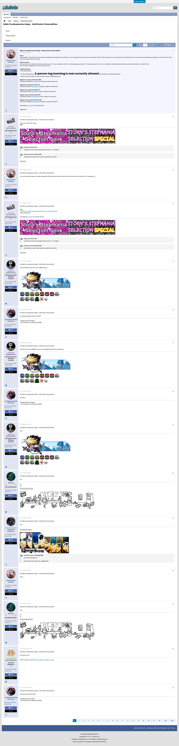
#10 (173, 473)
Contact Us (142, 728)
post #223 (35, 86)
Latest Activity (10, 36)
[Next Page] (159, 45)
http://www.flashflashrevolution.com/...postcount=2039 (40, 211)
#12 (173, 570)
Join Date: (8, 65)
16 (148, 721)
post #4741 (35, 81)
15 (143, 721)
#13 (173, 603)
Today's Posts (24, 17)
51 (154, 721)
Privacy (150, 728)
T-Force (30, 105)
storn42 (30, 217)
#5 (173, 261)
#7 (173, 343)
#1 (173, 50)
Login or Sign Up (140, 1)
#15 (173, 687)
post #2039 (34, 96)
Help (135, 728)
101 (159, 721)
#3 (173, 170)
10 (117, 721)
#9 (173, 424)
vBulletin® (89, 736)
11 (122, 721)
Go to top (171, 728)
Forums (6, 14)
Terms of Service (160, 728)
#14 (173, 648)
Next (172, 721)
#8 (173, 391)
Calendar (15, 17)
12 (127, 721)
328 (165, 721)
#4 (173, 203)
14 (138, 721)
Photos (8, 40)
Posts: (7, 67)
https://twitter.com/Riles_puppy (44, 660)
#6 (173, 309)
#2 (173, 116)
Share (11, 70)
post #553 (34, 91)
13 (133, 721)
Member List (7, 17)
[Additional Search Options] (172, 7)
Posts (7, 31)
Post (12, 74)
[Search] (175, 7)
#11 (173, 518)
